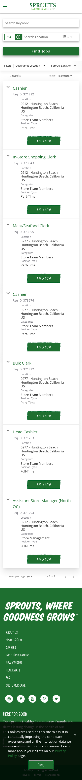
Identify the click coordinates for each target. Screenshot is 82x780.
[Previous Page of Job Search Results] (65, 576)
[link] (41, 115)
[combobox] (39, 23)
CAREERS (11, 647)
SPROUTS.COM (14, 640)
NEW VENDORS (14, 662)
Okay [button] (41, 765)
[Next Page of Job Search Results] (73, 576)
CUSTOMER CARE (15, 685)
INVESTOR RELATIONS (17, 655)
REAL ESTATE (13, 670)
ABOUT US (12, 632)
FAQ (8, 677)
